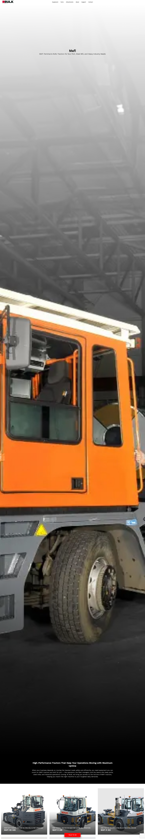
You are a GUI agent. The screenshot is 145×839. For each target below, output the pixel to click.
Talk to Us (72, 835)
